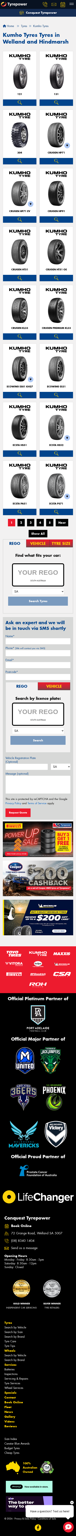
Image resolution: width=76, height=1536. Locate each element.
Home (10, 26)
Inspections (10, 1374)
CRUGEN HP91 (56, 211)
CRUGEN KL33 (19, 328)
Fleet (7, 1407)
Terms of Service (37, 803)
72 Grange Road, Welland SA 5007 (36, 1233)
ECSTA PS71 (56, 503)
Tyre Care (10, 1341)
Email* (9, 660)
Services (10, 1365)
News (8, 1412)
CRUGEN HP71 (56, 152)
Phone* (25, 648)
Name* (9, 636)
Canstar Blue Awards (17, 1443)
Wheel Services (13, 1388)
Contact (10, 1397)
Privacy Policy (13, 803)
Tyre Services (12, 1383)
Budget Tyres (12, 1448)
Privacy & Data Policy (25, 1518)
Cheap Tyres (11, 1453)
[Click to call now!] (45, 4)
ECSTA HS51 (20, 445)
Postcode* (11, 672)
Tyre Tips (9, 1346)
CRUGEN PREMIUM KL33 (56, 328)
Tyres (8, 1323)
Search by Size (13, 1332)
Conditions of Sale (47, 1518)
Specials (10, 1393)
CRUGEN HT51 (19, 269)
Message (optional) (17, 774)
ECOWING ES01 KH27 (20, 386)
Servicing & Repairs (16, 1379)
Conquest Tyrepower (41, 13)
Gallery (9, 1417)
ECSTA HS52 (56, 445)
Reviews (10, 1426)
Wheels (9, 1351)
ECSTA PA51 (20, 503)
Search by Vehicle (15, 1327)
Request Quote (18, 812)
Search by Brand (14, 1337)
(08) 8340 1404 (22, 1241)
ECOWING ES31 (56, 386)
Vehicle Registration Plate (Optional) (20, 760)
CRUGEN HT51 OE (56, 269)
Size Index (10, 1439)
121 (19, 94)
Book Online (13, 1402)
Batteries (9, 1369)
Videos (9, 1421)
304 (19, 152)
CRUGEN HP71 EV (19, 211)
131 (56, 94)
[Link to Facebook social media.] (38, 1527)
